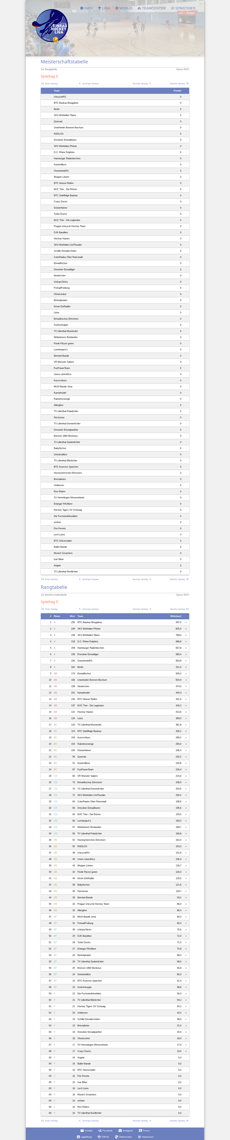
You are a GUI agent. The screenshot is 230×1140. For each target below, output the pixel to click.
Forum (144, 1131)
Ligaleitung (84, 1137)
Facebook (105, 1131)
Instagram (125, 1131)
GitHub (103, 1137)
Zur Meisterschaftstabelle (54, 594)
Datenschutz (123, 1137)
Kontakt (86, 1131)
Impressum (146, 1137)
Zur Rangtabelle (49, 69)
